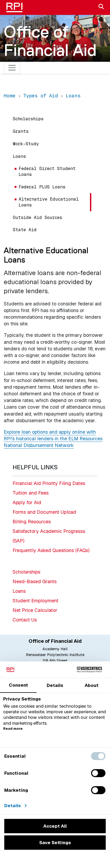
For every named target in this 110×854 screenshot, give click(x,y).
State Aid (25, 230)
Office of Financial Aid (50, 41)
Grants (21, 131)
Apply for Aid (27, 502)
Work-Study (26, 144)
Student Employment (35, 601)
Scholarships (28, 119)
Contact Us (25, 620)
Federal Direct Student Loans (47, 171)
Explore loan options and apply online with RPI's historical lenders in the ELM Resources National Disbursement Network (53, 438)
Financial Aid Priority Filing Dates (49, 483)
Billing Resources (32, 522)
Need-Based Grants (35, 581)
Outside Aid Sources (37, 217)
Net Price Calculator (35, 610)
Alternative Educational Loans (49, 202)
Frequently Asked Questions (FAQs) (51, 550)
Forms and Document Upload (44, 512)
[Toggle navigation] (12, 68)
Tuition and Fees (31, 493)
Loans (19, 156)
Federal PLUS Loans (42, 187)
